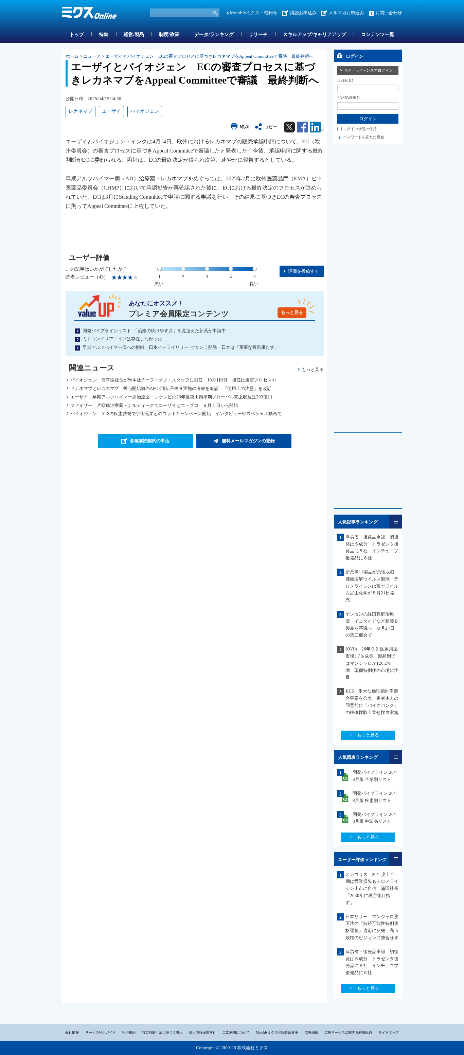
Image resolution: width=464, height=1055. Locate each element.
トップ (77, 34)
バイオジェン (144, 111)
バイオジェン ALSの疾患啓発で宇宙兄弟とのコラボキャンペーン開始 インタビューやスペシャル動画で (176, 413)
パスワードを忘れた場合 (363, 137)
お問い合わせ (388, 12)
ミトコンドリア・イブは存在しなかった (122, 338)
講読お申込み (303, 12)
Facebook (302, 127)
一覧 (395, 522)
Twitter (289, 127)
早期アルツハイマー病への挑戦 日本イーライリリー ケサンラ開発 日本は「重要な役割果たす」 (181, 347)
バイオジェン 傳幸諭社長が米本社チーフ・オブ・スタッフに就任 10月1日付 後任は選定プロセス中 (173, 379)
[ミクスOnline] (89, 14)
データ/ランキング (214, 34)
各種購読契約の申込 (149, 440)
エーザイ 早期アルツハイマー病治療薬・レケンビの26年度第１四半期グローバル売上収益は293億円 (171, 396)
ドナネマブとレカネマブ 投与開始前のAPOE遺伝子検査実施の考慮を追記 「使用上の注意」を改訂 (170, 388)
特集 (103, 34)
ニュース (92, 56)
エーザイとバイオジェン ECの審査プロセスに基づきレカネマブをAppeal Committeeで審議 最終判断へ (209, 56)
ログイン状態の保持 (360, 129)
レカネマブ (80, 111)
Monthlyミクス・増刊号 (253, 12)
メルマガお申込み (346, 12)
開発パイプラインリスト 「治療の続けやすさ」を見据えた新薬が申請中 (154, 330)
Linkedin (317, 127)
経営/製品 (134, 34)
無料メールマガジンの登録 (248, 440)
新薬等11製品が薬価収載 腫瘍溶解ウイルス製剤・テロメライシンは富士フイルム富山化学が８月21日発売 (372, 586)
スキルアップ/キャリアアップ (314, 34)
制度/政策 (169, 34)
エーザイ (111, 111)
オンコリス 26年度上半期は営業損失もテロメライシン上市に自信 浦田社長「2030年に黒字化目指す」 (371, 888)
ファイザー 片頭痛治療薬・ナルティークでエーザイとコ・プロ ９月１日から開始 (154, 405)
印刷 (244, 126)
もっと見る (292, 312)
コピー (271, 126)
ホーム (72, 56)
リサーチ (258, 34)
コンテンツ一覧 (377, 34)
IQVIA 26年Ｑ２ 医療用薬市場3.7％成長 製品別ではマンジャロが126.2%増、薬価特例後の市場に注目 (371, 663)
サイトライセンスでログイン (368, 70)
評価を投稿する (303, 271)
